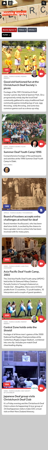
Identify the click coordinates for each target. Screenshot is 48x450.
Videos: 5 (22, 30)
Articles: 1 (32, 30)
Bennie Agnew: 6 (9, 30)
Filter (5, 35)
